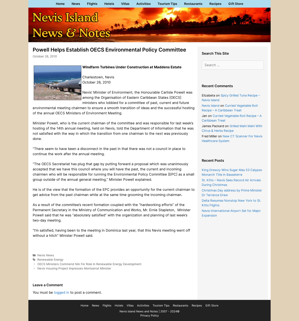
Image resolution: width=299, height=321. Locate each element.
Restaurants (193, 4)
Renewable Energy (50, 259)
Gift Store (235, 4)
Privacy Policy (149, 315)
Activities (143, 4)
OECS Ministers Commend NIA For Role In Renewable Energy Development (89, 264)
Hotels (109, 4)
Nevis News (45, 255)
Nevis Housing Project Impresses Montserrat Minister (74, 268)
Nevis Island (210, 105)
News (76, 4)
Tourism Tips (167, 4)
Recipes (215, 4)
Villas (125, 4)
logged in (61, 292)
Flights (92, 4)
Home (60, 4)
